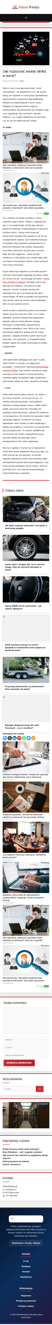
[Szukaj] (40, 1089)
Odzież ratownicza (11, 1164)
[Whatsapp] (24, 738)
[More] (33, 738)
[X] (10, 738)
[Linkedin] (14, 738)
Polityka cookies (26, 1306)
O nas (26, 1261)
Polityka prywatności (26, 1301)
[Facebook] (5, 738)
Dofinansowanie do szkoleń (16, 1161)
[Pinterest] (19, 738)
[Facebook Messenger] (28, 738)
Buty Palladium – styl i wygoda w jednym (22, 1152)
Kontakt (26, 1272)
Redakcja (26, 1266)
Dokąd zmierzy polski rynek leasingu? (21, 1149)
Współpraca (26, 1277)
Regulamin (26, 1295)
